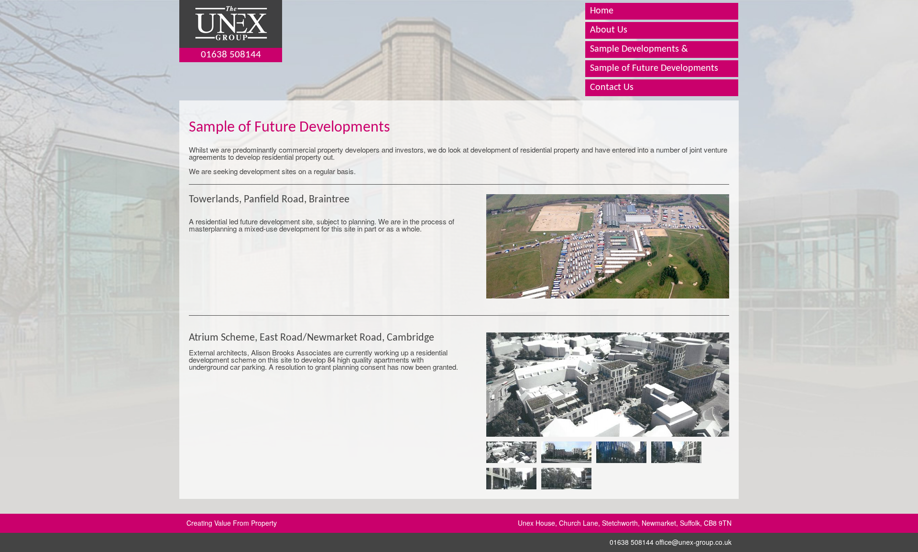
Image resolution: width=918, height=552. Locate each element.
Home (601, 11)
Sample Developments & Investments (639, 57)
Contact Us (612, 87)
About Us (608, 30)
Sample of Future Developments (654, 68)
